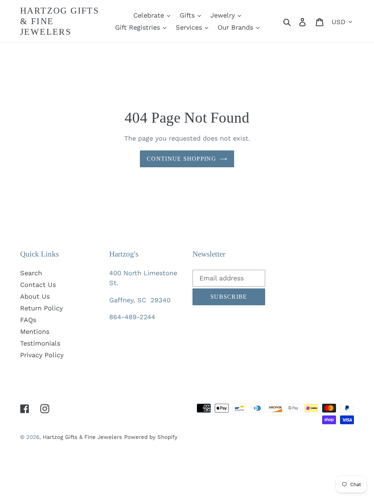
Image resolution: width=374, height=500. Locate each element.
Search (31, 273)
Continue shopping (181, 159)
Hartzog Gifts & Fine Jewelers (59, 21)
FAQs (28, 320)
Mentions (34, 331)
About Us (35, 296)
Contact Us (38, 284)
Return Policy (41, 308)
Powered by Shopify (151, 437)
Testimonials (40, 343)
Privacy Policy (42, 355)
